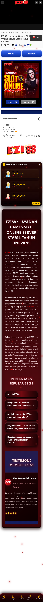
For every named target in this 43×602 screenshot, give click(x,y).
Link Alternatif (30, 599)
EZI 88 (10, 33)
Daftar (21, 599)
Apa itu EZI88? (14, 394)
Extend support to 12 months (23, 136)
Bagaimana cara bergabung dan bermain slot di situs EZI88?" (20, 439)
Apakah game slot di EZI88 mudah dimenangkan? (19, 415)
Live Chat (38, 599)
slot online (31, 307)
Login (13, 599)
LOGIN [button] (10, 102)
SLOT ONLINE (19, 33)
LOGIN (11, 53)
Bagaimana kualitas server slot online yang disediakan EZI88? (21, 427)
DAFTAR (31, 53)
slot (11, 370)
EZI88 (3, 33)
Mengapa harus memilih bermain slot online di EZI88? (20, 404)
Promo (4, 599)
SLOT (29, 33)
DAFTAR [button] (27, 102)
